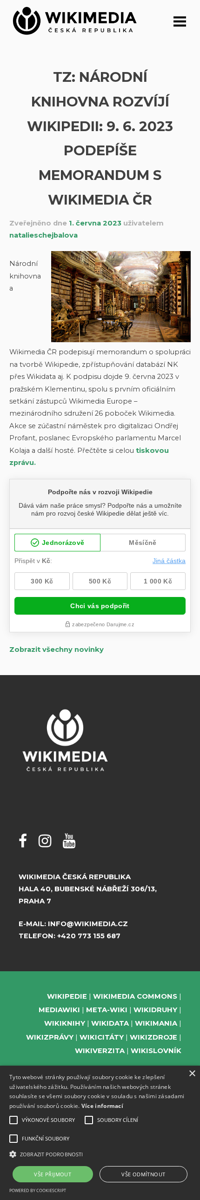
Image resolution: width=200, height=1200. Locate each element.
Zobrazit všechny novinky (56, 649)
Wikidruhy (155, 1010)
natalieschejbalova (43, 235)
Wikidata (110, 1023)
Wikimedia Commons (135, 996)
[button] (100, 1154)
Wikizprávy (49, 1037)
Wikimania (156, 1023)
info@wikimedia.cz (88, 924)
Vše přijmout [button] (52, 1174)
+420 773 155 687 (88, 936)
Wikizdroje (153, 1037)
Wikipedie (67, 996)
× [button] (191, 1073)
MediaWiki (59, 1010)
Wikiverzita (100, 1051)
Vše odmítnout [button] (143, 1174)
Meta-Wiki (106, 1010)
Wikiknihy (64, 1023)
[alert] (100, 1133)
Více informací (102, 1106)
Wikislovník (156, 1051)
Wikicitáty (102, 1037)
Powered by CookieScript (37, 1190)
